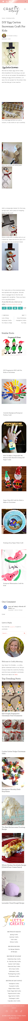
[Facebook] (3, 1)
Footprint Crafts (14, 986)
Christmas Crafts (10, 18)
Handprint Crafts (14, 983)
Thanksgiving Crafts (14, 974)
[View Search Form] (25, 1)
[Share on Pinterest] (9, 308)
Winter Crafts (14, 942)
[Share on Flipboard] (15, 308)
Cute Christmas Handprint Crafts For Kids (21, 319)
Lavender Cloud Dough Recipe (13, 903)
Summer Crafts (14, 937)
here (16, 674)
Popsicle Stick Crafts (14, 993)
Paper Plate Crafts (14, 988)
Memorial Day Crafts (14, 966)
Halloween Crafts (14, 971)
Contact (14, 1007)
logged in (12, 626)
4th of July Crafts (14, 969)
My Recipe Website (14, 949)
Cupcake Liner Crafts (14, 1001)
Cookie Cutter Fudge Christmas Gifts (13, 752)
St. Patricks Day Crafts (14, 961)
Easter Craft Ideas (14, 964)
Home (3, 18)
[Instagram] (6, 1)
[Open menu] (25, 9)
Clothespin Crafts (14, 998)
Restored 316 (15, 1018)
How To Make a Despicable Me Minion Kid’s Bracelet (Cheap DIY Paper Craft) (14, 457)
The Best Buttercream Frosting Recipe (13, 828)
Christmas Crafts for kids (13, 304)
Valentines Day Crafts (14, 959)
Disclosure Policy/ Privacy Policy (14, 1005)
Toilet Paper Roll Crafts (14, 991)
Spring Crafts (14, 934)
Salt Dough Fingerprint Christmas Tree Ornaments (12, 715)
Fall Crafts (14, 939)
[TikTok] (13, 1)
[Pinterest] (9, 1)
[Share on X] (20, 308)
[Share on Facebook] (4, 308)
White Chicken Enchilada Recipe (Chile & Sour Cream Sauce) (14, 866)
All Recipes (14, 951)
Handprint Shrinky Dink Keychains (11, 790)
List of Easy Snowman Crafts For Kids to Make (7, 319)
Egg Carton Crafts (13, 996)
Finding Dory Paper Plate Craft (13, 543)
